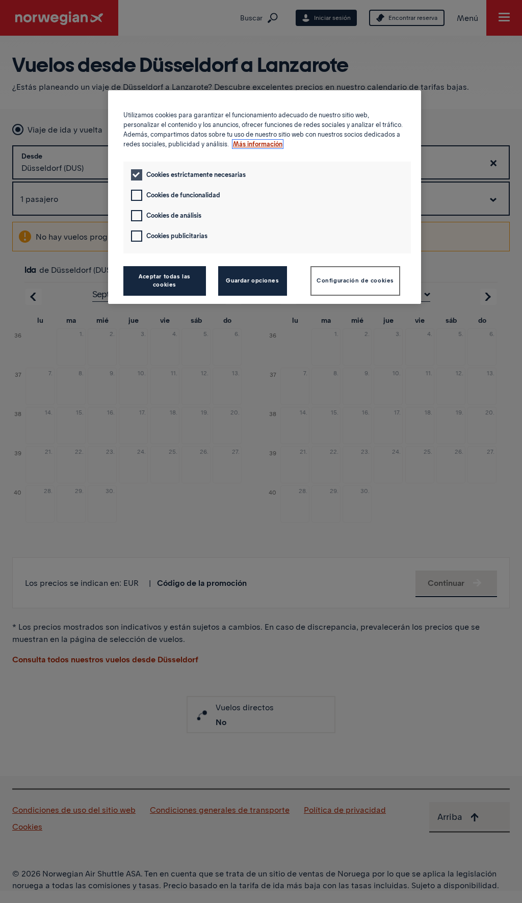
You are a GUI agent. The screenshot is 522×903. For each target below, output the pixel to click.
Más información (257, 144)
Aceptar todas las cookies (165, 280)
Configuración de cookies (355, 280)
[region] (264, 197)
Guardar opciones (252, 280)
